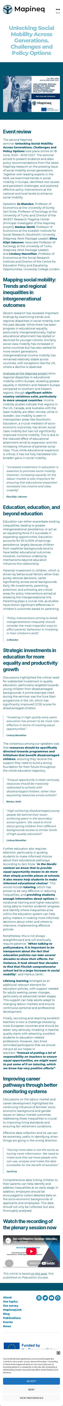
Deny (31, 1389)
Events (8, 1322)
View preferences (31, 1398)
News (7, 1326)
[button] (58, 1352)
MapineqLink (12, 1309)
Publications (12, 1318)
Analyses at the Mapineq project (25, 373)
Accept (31, 1381)
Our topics (10, 1301)
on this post (39, 1273)
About (7, 1297)
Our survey (10, 1305)
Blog (6, 1314)
